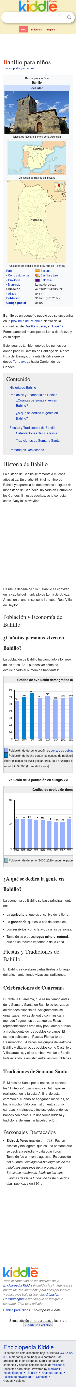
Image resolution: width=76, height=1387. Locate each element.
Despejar (60, 17)
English (50, 29)
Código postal (16, 303)
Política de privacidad (17, 1377)
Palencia (46, 280)
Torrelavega (21, 361)
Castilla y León (50, 275)
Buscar (69, 17)
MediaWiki (54, 1369)
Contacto (42, 1377)
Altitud (12, 293)
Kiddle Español (12, 1373)
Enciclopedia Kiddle (17, 1285)
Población (13, 298)
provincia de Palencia (26, 320)
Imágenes (36, 29)
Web (23, 29)
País (9, 271)
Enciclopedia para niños (19, 68)
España (45, 270)
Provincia (14, 280)
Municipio (14, 284)
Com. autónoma (18, 275)
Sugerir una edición (38, 1325)
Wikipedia (58, 1365)
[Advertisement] (38, 45)
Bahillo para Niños (16, 1310)
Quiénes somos (52, 1373)
